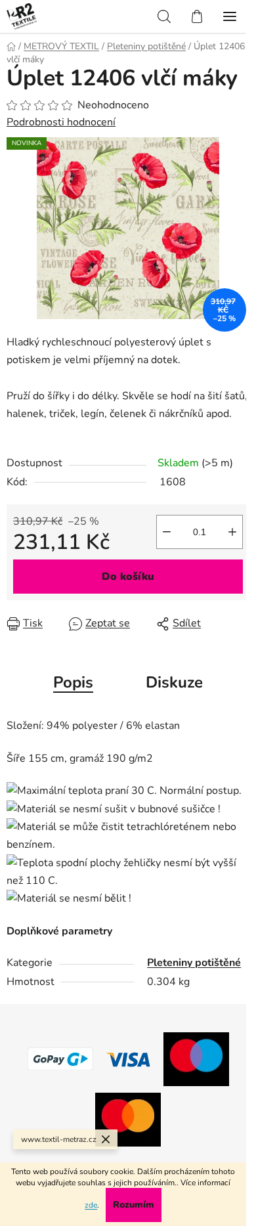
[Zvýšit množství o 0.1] (232, 531)
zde (91, 1205)
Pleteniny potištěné (194, 962)
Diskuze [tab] (174, 682)
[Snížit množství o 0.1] (167, 531)
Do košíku (128, 576)
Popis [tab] (73, 682)
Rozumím (133, 1204)
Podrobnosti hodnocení (61, 122)
